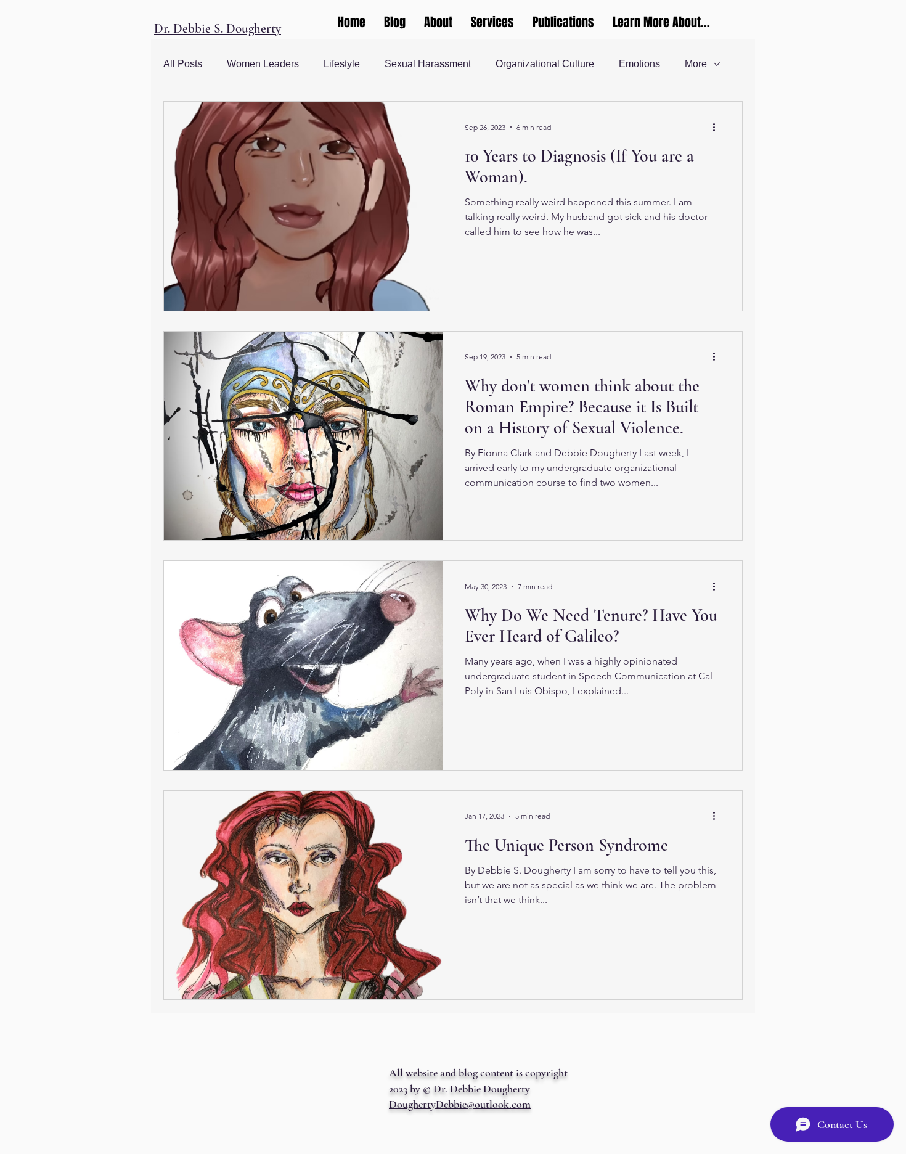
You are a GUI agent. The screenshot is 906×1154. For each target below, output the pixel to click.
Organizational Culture (545, 64)
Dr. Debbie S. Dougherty (217, 28)
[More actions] (718, 127)
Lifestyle (342, 64)
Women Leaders (263, 64)
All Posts (182, 64)
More (696, 64)
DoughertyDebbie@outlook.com (460, 1104)
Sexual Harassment (428, 64)
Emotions (639, 64)
